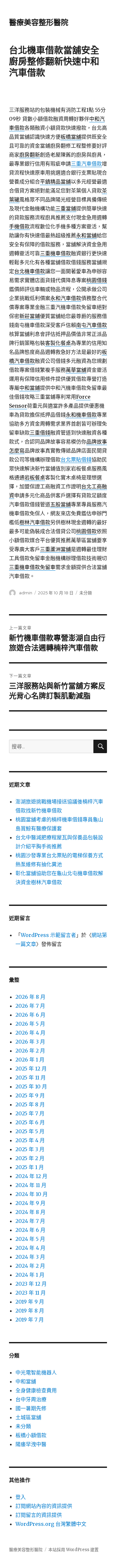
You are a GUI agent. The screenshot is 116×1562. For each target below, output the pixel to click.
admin (25, 592)
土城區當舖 (28, 1417)
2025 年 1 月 (29, 1167)
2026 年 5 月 (30, 1024)
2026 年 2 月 (30, 1050)
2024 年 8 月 (30, 1212)
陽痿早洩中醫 (30, 1444)
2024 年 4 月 (30, 1248)
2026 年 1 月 (29, 1059)
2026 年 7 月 (30, 1006)
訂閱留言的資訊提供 (38, 1515)
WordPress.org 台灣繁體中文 (50, 1524)
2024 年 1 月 (29, 1275)
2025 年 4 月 (30, 1140)
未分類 (85, 592)
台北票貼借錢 (76, 459)
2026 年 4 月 (30, 1032)
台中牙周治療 (30, 1399)
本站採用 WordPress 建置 (73, 1549)
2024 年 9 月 (30, 1203)
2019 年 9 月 (29, 1301)
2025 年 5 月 (29, 1131)
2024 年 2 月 (30, 1266)
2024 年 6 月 (30, 1230)
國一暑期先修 (30, 1408)
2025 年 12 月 (31, 1068)
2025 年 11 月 (30, 1077)
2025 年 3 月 (29, 1149)
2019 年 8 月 (29, 1310)
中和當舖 (25, 1381)
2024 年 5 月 (30, 1239)
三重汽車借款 (86, 163)
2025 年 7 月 (29, 1113)
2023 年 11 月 (30, 1292)
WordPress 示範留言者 (48, 935)
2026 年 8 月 (30, 997)
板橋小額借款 (30, 1435)
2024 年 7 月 (30, 1221)
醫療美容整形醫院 (38, 22)
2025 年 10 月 (31, 1086)
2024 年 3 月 (30, 1257)
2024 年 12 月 (31, 1176)
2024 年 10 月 (31, 1194)
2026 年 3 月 (30, 1041)
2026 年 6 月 (30, 1015)
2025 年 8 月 (30, 1104)
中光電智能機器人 (36, 1372)
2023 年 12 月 (31, 1284)
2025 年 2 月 (29, 1158)
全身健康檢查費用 (36, 1390)
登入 (20, 1497)
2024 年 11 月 (30, 1185)
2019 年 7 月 (29, 1319)
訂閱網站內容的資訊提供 (43, 1506)
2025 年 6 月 (30, 1122)
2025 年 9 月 (30, 1095)
